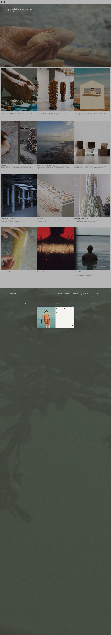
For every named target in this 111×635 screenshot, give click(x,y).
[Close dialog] (72, 308)
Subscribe (72, 325)
